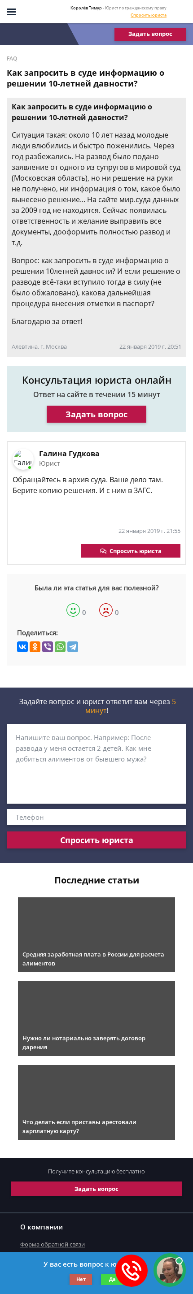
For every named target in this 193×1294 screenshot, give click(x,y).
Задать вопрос (150, 34)
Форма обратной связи (52, 1244)
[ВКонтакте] (22, 646)
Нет (81, 1279)
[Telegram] (72, 646)
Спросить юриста (149, 15)
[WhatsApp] (60, 646)
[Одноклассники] (35, 646)
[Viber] (47, 646)
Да (112, 1279)
